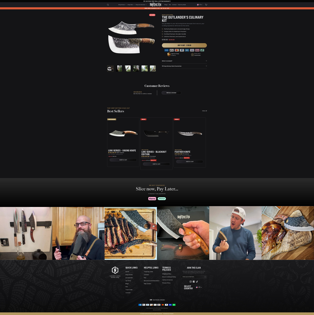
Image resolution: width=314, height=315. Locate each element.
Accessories (129, 278)
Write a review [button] (171, 93)
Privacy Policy (166, 283)
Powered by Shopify (168, 313)
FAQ (170, 4)
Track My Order (148, 271)
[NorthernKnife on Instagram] (191, 281)
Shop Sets (130, 4)
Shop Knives (121, 4)
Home (127, 271)
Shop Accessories (140, 4)
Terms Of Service (167, 280)
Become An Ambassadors (151, 281)
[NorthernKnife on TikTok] (197, 281)
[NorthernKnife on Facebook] (194, 281)
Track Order (129, 290)
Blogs (166, 4)
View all (204, 111)
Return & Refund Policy (169, 277)
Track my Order (182, 4)
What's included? (167, 61)
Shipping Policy (166, 274)
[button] (112, 152)
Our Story (128, 281)
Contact (174, 4)
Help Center (147, 283)
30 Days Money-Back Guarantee (171, 66)
